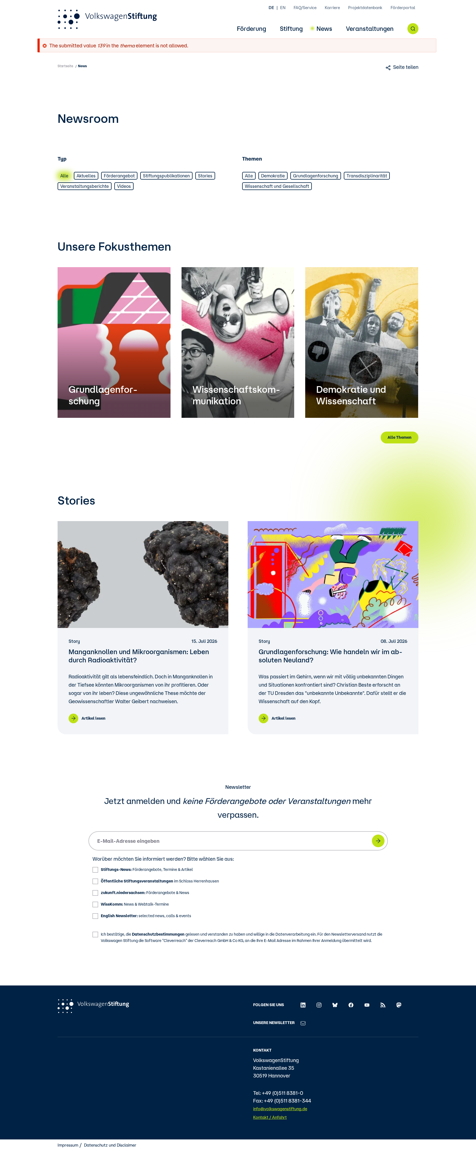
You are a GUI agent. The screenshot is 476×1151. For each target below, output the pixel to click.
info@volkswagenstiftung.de (280, 1108)
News (324, 29)
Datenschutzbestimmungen (158, 934)
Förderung (251, 29)
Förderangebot (119, 175)
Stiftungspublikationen (166, 175)
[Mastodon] (399, 1004)
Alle (64, 175)
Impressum (68, 1145)
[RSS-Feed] (383, 1004)
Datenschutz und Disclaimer (110, 1145)
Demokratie (273, 175)
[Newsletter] (303, 1022)
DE (271, 8)
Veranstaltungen (370, 29)
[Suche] (412, 28)
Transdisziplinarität (367, 175)
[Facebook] (351, 1004)
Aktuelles (86, 175)
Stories (205, 175)
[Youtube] (367, 1004)
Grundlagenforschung (315, 175)
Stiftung (291, 29)
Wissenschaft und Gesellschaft (277, 186)
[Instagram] (319, 1004)
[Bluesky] (335, 1004)
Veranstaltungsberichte (84, 186)
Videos (124, 186)
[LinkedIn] (303, 1004)
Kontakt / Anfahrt (270, 1117)
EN (282, 8)
